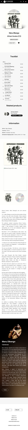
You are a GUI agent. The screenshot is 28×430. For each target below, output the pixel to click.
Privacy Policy (14, 419)
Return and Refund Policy (14, 421)
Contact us (14, 415)
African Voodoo (14, 111)
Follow (5, 389)
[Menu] (1, 1)
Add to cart (16, 115)
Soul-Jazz (13, 132)
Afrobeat (8, 132)
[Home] (8, 1)
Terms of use (14, 417)
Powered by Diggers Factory (14, 425)
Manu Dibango (14, 33)
